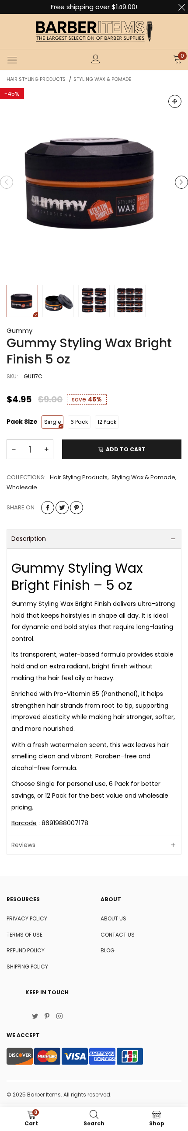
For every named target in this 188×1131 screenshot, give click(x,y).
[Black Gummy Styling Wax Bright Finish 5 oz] (94, 182)
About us (113, 918)
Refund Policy (26, 950)
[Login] (95, 60)
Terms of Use (24, 934)
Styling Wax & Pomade (143, 477)
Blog (108, 950)
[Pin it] (76, 507)
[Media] (174, 101)
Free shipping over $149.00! (94, 6)
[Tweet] (62, 507)
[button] (6, 182)
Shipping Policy (27, 966)
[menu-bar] (12, 60)
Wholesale (22, 487)
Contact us (118, 934)
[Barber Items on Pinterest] (47, 1017)
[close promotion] (181, 7)
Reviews (23, 844)
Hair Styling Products (79, 477)
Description (28, 538)
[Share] (47, 507)
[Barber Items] (94, 31)
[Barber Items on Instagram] (59, 1017)
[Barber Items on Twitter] (35, 1017)
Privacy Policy (27, 918)
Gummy (19, 330)
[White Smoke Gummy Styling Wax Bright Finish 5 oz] (58, 301)
